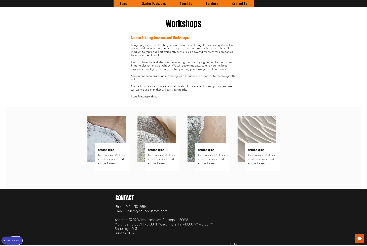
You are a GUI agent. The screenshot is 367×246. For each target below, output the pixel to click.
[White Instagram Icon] (235, 244)
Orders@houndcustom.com (146, 211)
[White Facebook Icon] (230, 244)
